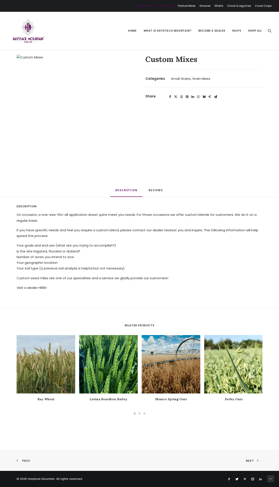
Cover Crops (263, 6)
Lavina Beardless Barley (108, 399)
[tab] (156, 191)
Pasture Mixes (187, 6)
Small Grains (165, 6)
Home (132, 30)
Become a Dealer (211, 30)
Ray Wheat (45, 399)
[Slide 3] (144, 413)
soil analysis (67, 268)
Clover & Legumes (239, 6)
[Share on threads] (181, 96)
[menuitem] (145, 6)
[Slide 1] (134, 413)
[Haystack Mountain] (28, 31)
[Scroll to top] (270, 478)
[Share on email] (215, 96)
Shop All (255, 30)
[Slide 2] (139, 413)
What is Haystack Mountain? (168, 30)
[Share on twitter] (175, 96)
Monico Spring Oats (171, 399)
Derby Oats (234, 399)
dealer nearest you (168, 230)
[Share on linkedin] (192, 96)
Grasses (205, 6)
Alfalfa (218, 6)
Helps (236, 30)
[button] (270, 31)
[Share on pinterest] (187, 96)
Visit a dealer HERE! (32, 287)
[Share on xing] (209, 96)
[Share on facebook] (170, 96)
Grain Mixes (145, 6)
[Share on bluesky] (204, 96)
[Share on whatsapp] (198, 96)
